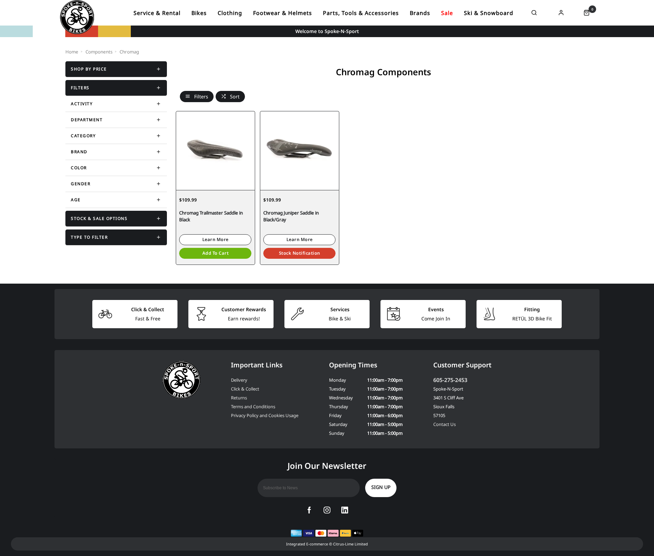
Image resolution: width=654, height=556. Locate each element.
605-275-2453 (450, 380)
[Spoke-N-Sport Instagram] (327, 510)
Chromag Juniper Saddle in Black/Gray (291, 216)
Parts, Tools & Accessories (361, 13)
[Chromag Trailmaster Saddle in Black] (215, 150)
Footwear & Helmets (282, 13)
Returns (239, 398)
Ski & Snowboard (488, 13)
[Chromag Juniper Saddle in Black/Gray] (299, 150)
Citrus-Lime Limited (350, 543)
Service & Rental (157, 13)
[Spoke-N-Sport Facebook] (309, 510)
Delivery (239, 380)
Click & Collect (245, 389)
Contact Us (444, 424)
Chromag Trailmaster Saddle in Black (211, 216)
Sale (447, 13)
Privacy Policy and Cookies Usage (264, 415)
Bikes (199, 13)
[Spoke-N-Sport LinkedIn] (344, 510)
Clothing (230, 13)
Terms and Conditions (253, 406)
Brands (420, 13)
